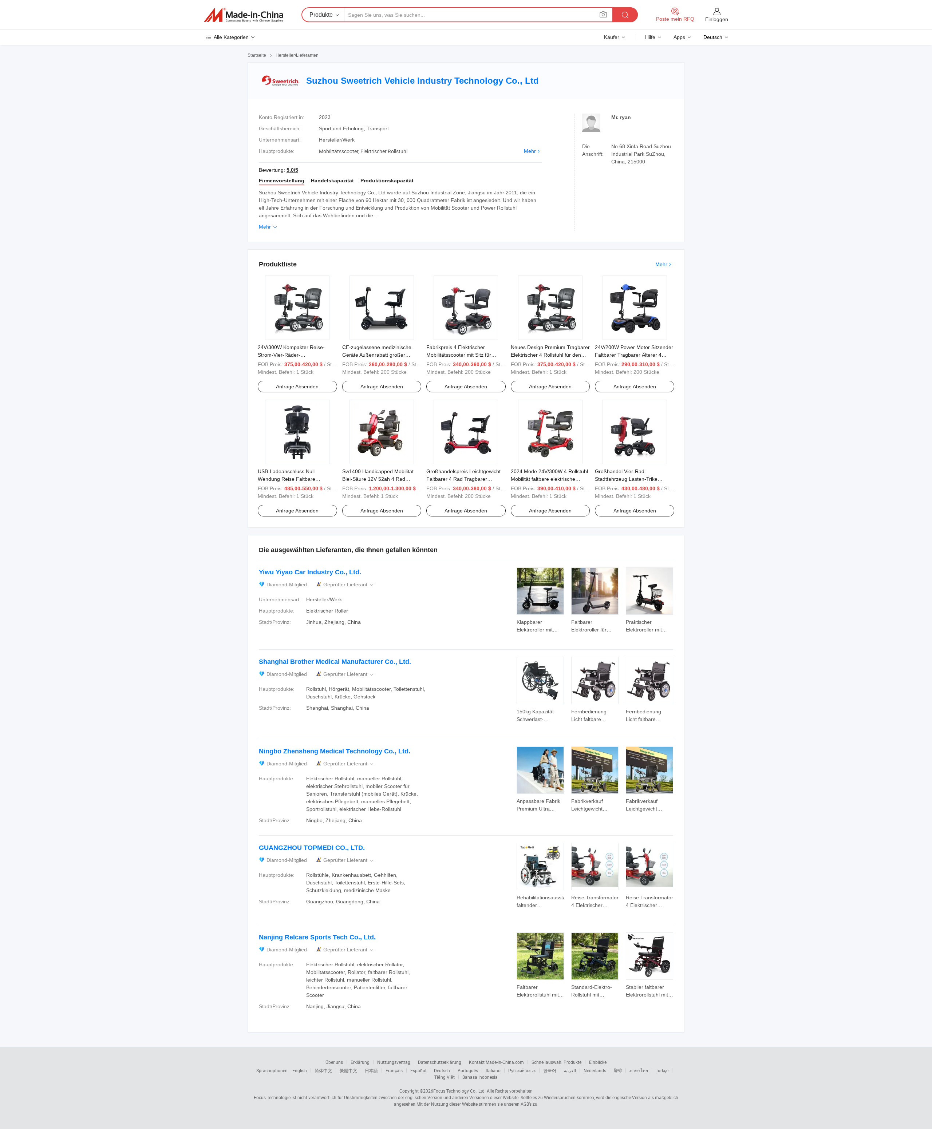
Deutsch (442, 1070)
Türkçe (662, 1070)
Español (418, 1070)
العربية (570, 1070)
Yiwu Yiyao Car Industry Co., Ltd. (310, 572)
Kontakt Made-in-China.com (496, 1062)
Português (468, 1070)
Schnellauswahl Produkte (556, 1062)
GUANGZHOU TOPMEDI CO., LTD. (312, 847)
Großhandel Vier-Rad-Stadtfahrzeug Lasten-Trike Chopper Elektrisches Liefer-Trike (633, 479)
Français (394, 1070)
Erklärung (360, 1062)
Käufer (611, 37)
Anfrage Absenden (297, 386)
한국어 (549, 1070)
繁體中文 (348, 1070)
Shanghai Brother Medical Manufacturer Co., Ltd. (335, 661)
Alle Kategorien (231, 37)
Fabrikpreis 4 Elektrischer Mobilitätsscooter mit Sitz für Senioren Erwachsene (458, 354)
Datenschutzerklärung (439, 1062)
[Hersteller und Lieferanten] (243, 15)
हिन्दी (618, 1070)
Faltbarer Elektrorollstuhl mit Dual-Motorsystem (538, 994)
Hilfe (650, 37)
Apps (679, 37)
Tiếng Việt (444, 1077)
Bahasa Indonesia (480, 1077)
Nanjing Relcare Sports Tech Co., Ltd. (317, 937)
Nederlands (595, 1070)
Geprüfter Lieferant (349, 585)
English (299, 1070)
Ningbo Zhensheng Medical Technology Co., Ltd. (334, 751)
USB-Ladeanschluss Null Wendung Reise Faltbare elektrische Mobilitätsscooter (290, 479)
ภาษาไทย (638, 1070)
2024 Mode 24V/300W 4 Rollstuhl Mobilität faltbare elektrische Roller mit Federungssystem (549, 479)
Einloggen (716, 19)
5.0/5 (292, 170)
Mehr (530, 151)
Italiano (493, 1070)
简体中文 (323, 1070)
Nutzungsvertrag (393, 1062)
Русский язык (522, 1070)
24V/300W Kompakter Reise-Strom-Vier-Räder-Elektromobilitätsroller (291, 354)
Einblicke (598, 1062)
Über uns (334, 1062)
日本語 (371, 1070)
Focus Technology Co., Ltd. (459, 1091)
